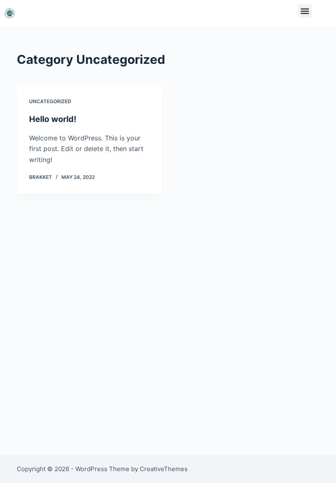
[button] (304, 11)
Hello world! (52, 119)
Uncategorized (50, 101)
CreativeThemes (164, 469)
